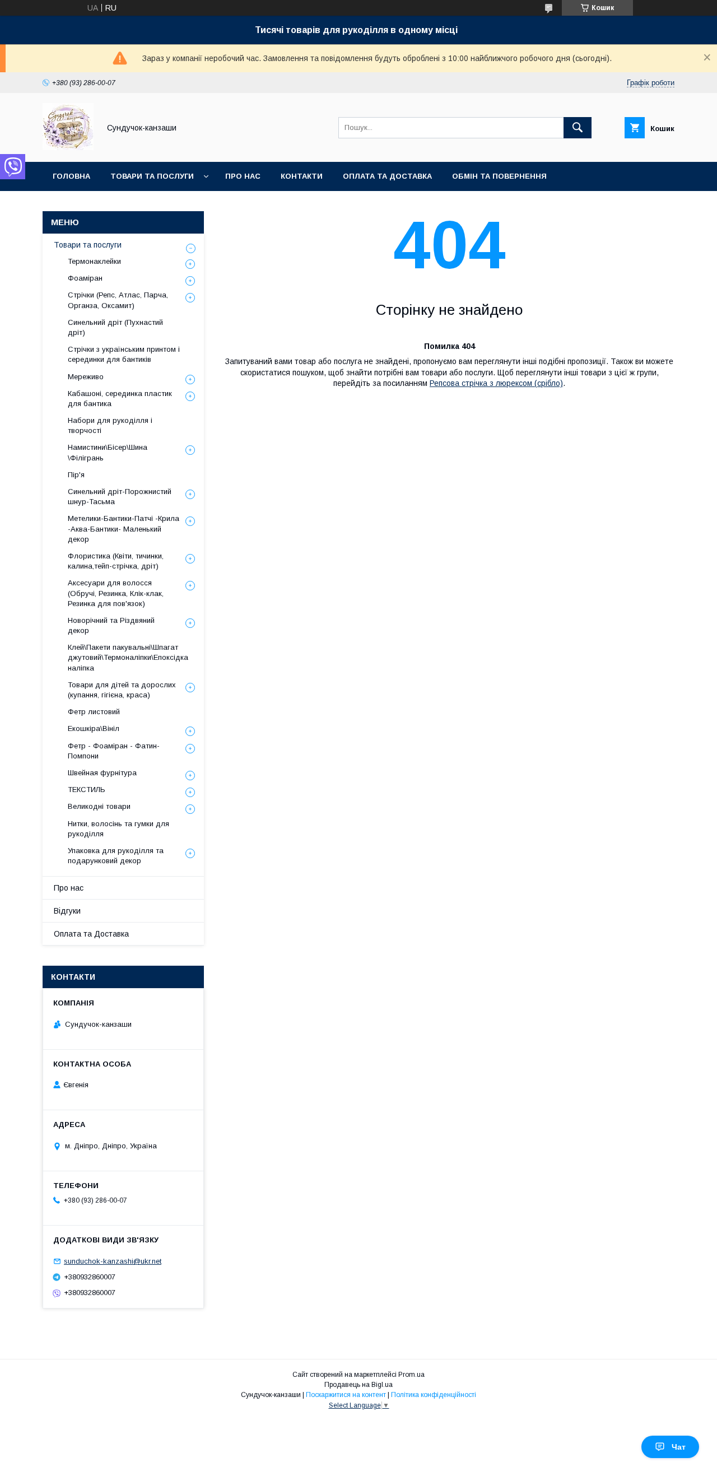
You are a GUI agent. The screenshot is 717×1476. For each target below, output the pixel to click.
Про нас (242, 176)
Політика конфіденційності (433, 1395)
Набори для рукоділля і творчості (110, 425)
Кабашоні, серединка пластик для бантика (120, 398)
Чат (679, 1446)
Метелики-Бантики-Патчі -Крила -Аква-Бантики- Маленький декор (123, 528)
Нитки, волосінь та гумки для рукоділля (118, 829)
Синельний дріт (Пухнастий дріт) (115, 327)
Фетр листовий (94, 711)
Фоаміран (85, 278)
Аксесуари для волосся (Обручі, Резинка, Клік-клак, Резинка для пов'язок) (116, 593)
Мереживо (86, 377)
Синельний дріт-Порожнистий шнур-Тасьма (119, 496)
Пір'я (76, 475)
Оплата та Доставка (387, 176)
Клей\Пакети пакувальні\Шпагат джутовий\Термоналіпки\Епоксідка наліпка (128, 657)
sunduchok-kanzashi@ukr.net (112, 1261)
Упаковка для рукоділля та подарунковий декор (116, 855)
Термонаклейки (94, 261)
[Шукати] (578, 127)
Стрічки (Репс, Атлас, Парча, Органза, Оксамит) (118, 300)
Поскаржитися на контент (346, 1395)
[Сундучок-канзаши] (68, 147)
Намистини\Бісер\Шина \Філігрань (107, 452)
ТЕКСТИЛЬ (86, 789)
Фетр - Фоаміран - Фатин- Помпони (114, 751)
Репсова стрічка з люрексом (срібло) (496, 383)
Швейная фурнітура (102, 773)
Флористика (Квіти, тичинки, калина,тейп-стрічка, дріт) (116, 561)
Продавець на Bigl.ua (358, 1385)
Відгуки (67, 910)
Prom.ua (411, 1375)
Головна (71, 176)
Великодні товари (99, 806)
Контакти (302, 176)
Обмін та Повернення (499, 176)
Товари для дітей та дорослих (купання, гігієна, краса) (122, 690)
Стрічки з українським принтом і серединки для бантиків (124, 354)
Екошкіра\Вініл (93, 728)
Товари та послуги (152, 176)
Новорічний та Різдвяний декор (111, 625)
